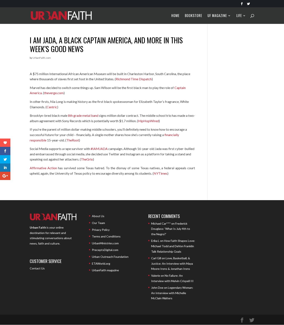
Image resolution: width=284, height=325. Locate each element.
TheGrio (87, 159)
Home (175, 16)
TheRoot (72, 140)
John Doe (157, 287)
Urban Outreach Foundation (110, 256)
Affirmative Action (43, 168)
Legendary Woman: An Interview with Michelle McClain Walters (172, 293)
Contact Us (37, 268)
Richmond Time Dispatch (134, 79)
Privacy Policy (101, 229)
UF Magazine (217, 16)
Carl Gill (156, 258)
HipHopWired (148, 121)
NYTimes (160, 173)
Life (239, 16)
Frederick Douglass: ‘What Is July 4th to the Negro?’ (170, 229)
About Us (98, 216)
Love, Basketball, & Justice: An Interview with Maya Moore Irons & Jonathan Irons (172, 263)
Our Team (98, 223)
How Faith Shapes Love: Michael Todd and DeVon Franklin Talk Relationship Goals (173, 246)
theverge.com (54, 93)
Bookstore (193, 16)
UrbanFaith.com (42, 57)
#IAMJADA (99, 149)
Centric (52, 107)
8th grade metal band (83, 115)
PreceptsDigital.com (105, 250)
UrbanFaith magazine (105, 270)
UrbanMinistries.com (105, 243)
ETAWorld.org (101, 263)
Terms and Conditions (106, 236)
